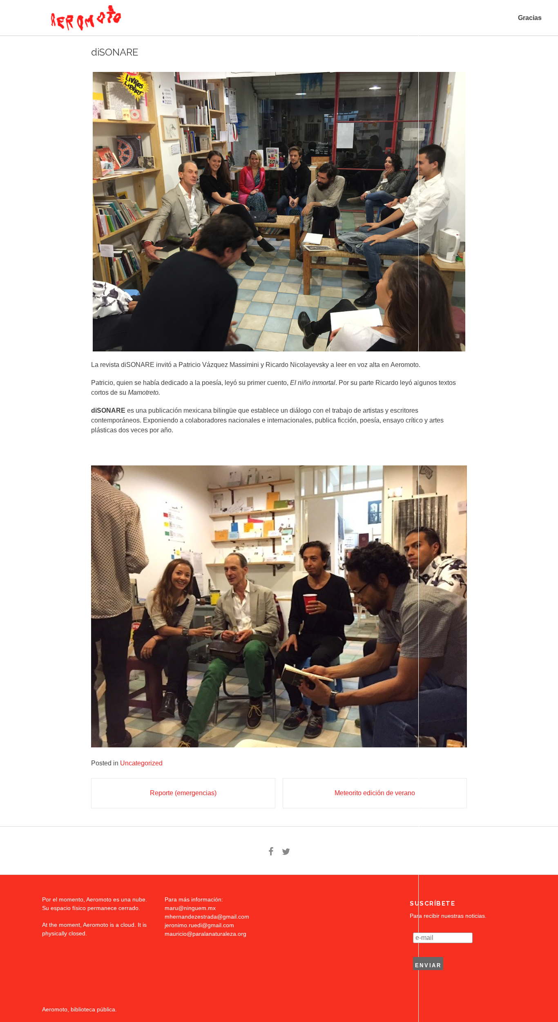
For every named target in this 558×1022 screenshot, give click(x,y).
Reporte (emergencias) (183, 792)
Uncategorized (141, 763)
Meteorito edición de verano (375, 792)
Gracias (530, 17)
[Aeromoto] (84, 18)
